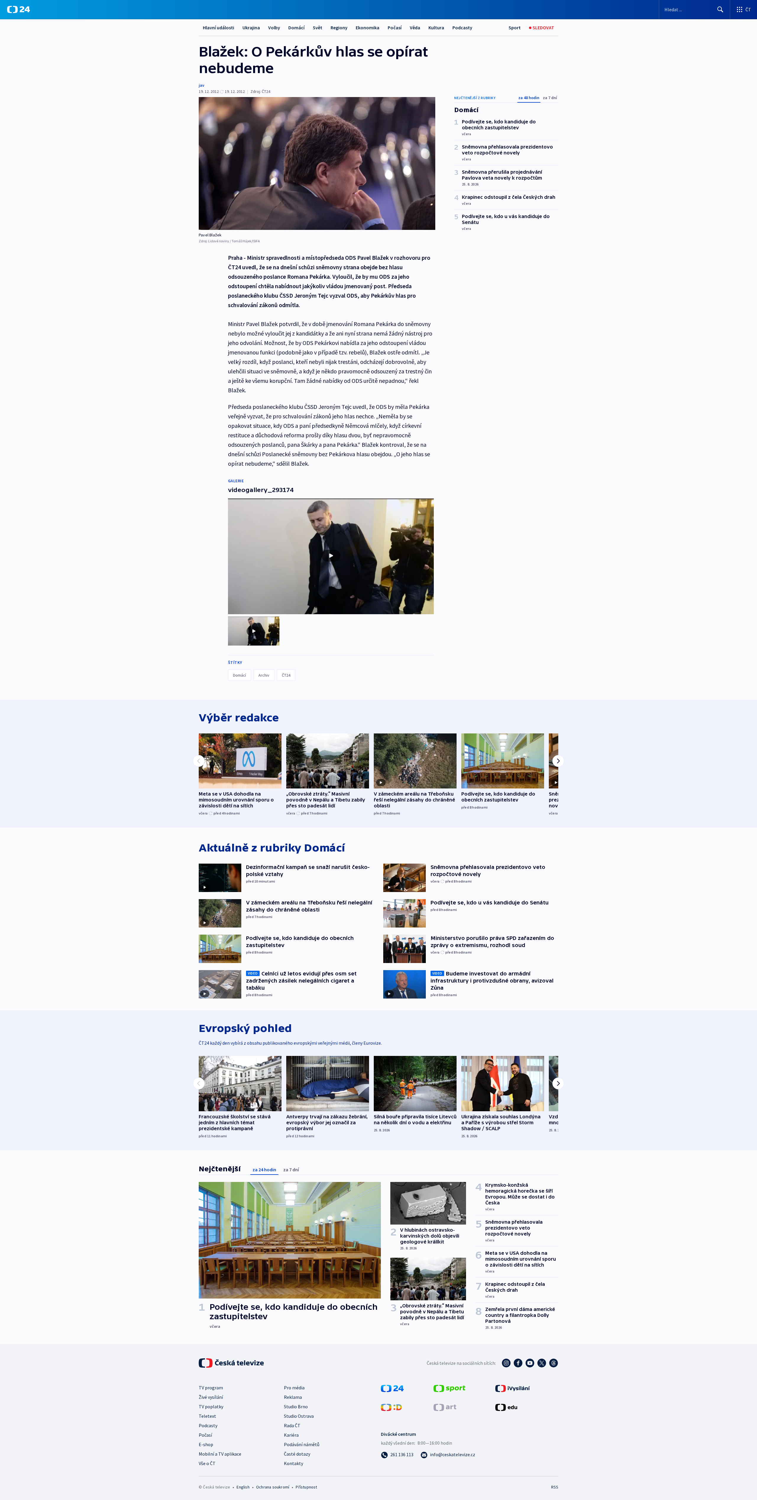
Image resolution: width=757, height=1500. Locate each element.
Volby (274, 27)
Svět (317, 27)
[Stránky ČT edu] (506, 1407)
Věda (415, 27)
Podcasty (462, 27)
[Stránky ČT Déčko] (391, 1407)
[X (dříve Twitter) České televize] (541, 1363)
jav (201, 85)
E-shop (206, 1444)
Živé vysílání (211, 1397)
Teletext (207, 1416)
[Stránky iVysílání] (512, 1388)
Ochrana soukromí (272, 1487)
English (243, 1487)
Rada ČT (292, 1425)
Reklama (293, 1397)
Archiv (263, 675)
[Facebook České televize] (518, 1363)
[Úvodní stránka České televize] (232, 1363)
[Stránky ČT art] (445, 1407)
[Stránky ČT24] (392, 1388)
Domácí (296, 27)
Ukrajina (251, 27)
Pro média (294, 1388)
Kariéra (291, 1435)
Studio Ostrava (299, 1416)
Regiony (339, 27)
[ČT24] (18, 9)
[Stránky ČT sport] (449, 1388)
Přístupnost (306, 1487)
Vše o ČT (207, 1463)
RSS (554, 1487)
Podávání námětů (301, 1444)
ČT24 (286, 675)
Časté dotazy (297, 1454)
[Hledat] (720, 9)
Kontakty (293, 1463)
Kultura (436, 27)
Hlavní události (218, 27)
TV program (211, 1388)
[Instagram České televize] (506, 1363)
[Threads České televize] (553, 1363)
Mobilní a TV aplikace (220, 1454)
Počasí (395, 27)
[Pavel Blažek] (317, 163)
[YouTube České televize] (530, 1363)
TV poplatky (211, 1406)
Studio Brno (296, 1406)
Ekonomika (367, 27)
